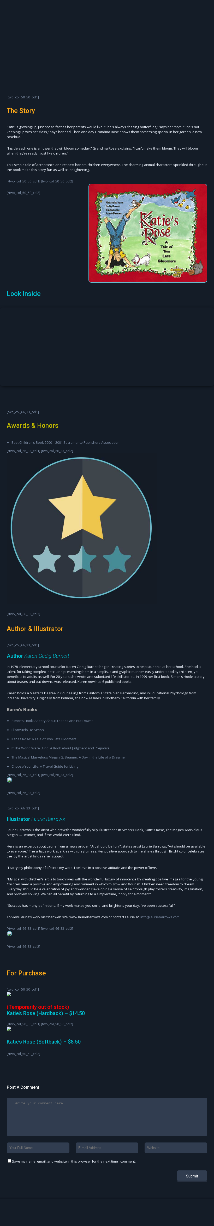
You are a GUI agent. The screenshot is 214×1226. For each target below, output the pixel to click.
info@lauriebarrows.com (160, 917)
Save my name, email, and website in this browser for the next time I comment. (74, 1161)
